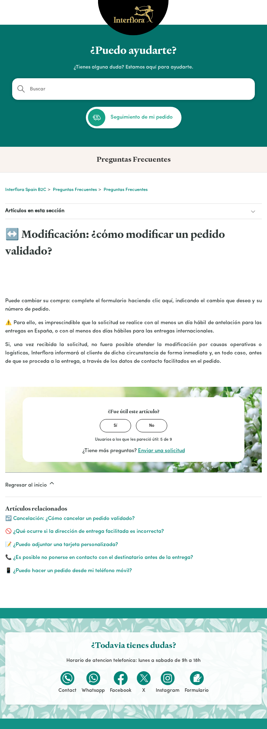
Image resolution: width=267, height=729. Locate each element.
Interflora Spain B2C (25, 189)
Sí (115, 426)
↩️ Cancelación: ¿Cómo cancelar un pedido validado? (70, 518)
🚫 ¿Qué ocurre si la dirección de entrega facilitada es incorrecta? (84, 531)
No (151, 426)
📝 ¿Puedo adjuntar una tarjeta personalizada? (61, 544)
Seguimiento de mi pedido (142, 117)
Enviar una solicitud (161, 451)
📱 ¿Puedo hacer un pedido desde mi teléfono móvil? (68, 571)
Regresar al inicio (26, 485)
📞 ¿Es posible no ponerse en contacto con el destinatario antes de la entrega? (99, 557)
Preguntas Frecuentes (75, 189)
